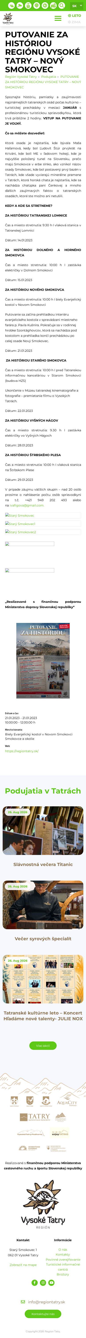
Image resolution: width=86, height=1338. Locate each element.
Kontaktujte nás (43, 1314)
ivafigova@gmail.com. (27, 505)
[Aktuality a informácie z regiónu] (36, 5)
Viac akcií (43, 1045)
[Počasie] (11, 5)
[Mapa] (53, 5)
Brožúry (63, 1274)
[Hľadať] (61, 5)
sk (74, 6)
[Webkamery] (20, 5)
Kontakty (63, 1254)
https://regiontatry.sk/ (22, 751)
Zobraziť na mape (23, 1265)
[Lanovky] (28, 5)
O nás (62, 1250)
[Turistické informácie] (45, 5)
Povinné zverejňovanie (63, 1260)
